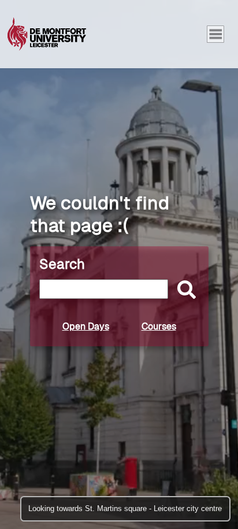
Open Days (85, 326)
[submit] (183, 290)
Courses (159, 326)
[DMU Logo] (47, 34)
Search (62, 264)
